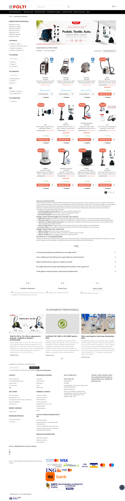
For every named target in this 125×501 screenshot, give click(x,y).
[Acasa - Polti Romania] (18, 7)
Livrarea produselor (41, 402)
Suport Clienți (12, 383)
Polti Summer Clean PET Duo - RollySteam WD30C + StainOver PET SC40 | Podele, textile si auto (45, 127)
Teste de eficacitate (41, 420)
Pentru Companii (13, 395)
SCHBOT (45, 168)
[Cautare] (68, 6)
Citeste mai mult (14, 355)
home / (11, 16)
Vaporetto (45, 77)
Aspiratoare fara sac (14, 30)
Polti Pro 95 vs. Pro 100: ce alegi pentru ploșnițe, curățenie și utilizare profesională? (25, 338)
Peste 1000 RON (15, 93)
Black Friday (39, 387)
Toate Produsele (15, 12)
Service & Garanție (14, 379)
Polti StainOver (40, 381)
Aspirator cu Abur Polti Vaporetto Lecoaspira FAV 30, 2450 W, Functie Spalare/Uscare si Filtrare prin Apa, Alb (66, 173)
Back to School (79, 12)
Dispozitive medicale (41, 438)
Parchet (13, 81)
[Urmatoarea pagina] (113, 192)
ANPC (38, 410)
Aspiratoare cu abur (14, 24)
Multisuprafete (15, 78)
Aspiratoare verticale (14, 28)
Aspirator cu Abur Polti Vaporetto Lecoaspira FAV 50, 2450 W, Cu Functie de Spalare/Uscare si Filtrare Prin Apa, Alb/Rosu (86, 127)
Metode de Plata (40, 399)
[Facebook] (9, 450)
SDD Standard (13, 404)
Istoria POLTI (12, 412)
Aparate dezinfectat (41, 440)
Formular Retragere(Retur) (16, 381)
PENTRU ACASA (28, 12)
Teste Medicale (40, 442)
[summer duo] (76, 32)
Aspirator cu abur (15, 44)
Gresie (12, 83)
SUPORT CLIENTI (67, 12)
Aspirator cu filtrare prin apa (18, 46)
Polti (66, 123)
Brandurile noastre (44, 375)
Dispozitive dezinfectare (45, 434)
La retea (13, 101)
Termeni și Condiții (41, 395)
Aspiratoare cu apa (14, 32)
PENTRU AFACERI (40, 12)
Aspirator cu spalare (16, 48)
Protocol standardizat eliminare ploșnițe (47, 426)
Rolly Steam (39, 383)
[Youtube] (9, 452)
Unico (107, 77)
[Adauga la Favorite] (52, 94)
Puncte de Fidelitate (14, 402)
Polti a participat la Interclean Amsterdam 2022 (97, 337)
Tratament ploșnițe (54, 12)
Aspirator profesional (14, 34)
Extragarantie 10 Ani (14, 397)
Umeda (13, 62)
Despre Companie (15, 408)
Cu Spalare (13, 66)
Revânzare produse (16, 416)
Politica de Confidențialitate (43, 370)
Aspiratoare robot (14, 36)
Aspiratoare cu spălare (15, 26)
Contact (12, 375)
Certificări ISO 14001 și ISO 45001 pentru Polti (61, 337)
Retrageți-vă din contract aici (44, 404)
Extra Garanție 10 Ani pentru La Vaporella (20, 399)
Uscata (12, 64)
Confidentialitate (41, 408)
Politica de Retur (40, 406)
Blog (88, 12)
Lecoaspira (39, 379)
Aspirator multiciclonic (17, 50)
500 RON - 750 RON (16, 91)
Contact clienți (13, 385)
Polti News (13, 392)
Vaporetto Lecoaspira (86, 123)
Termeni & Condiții (43, 392)
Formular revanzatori (14, 419)
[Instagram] (9, 454)
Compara (46, 97)
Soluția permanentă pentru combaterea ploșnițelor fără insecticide (47, 429)
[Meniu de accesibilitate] (122, 487)
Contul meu (12, 422)
